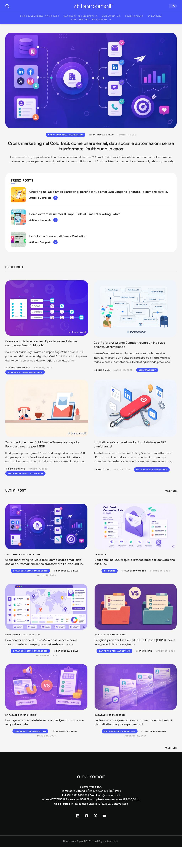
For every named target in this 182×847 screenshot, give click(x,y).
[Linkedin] (77, 816)
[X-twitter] (95, 816)
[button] (172, 832)
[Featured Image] (91, 80)
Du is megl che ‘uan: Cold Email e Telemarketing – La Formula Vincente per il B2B (42, 444)
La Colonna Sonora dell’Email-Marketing (58, 236)
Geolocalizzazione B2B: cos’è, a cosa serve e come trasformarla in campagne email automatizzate (41, 642)
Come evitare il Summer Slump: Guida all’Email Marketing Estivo (74, 214)
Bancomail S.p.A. (73, 841)
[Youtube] (104, 816)
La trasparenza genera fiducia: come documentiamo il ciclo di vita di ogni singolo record (134, 722)
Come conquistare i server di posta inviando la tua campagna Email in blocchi (41, 343)
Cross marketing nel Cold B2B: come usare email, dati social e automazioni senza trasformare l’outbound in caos (91, 146)
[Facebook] (86, 816)
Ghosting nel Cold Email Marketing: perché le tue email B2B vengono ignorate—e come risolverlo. (98, 192)
